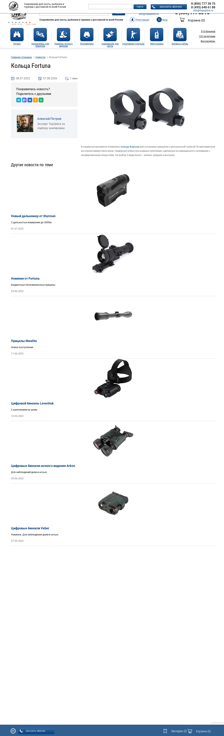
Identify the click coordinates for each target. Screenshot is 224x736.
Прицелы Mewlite (24, 341)
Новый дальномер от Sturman (33, 216)
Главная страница (21, 57)
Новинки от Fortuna (25, 278)
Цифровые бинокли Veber (30, 528)
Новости (40, 57)
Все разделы (208, 41)
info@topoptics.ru (149, 14)
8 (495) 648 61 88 (203, 7)
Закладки (179, 731)
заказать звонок (171, 6)
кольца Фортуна (130, 146)
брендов (208, 31)
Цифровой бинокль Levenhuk (32, 403)
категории (207, 36)
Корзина (196, 20)
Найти (140, 6)
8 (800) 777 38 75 (203, 3)
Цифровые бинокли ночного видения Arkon (43, 466)
